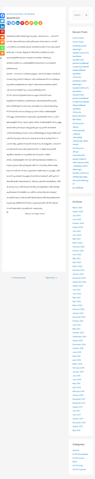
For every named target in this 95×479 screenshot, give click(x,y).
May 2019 (76, 356)
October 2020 (78, 333)
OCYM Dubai (78, 465)
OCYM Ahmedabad (80, 454)
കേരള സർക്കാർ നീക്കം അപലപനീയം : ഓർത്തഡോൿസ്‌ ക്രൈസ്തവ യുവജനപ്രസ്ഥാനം (81, 166)
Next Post (51, 278)
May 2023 (77, 258)
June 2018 (77, 379)
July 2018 (76, 376)
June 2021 (77, 325)
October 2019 (78, 348)
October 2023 (78, 251)
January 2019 (78, 372)
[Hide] (1, 58)
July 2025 (77, 215)
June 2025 (77, 219)
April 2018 (77, 387)
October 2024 (78, 223)
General (76, 450)
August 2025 (78, 211)
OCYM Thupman (79, 469)
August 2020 (78, 340)
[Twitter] (13, 23)
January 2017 (78, 419)
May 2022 (77, 297)
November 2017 (79, 403)
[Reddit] (27, 23)
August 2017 (78, 407)
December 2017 (79, 399)
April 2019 (77, 360)
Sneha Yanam (78, 42)
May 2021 (76, 329)
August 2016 (78, 426)
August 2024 (78, 227)
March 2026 (77, 208)
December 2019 (79, 344)
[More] (40, 23)
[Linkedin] (18, 23)
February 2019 (78, 368)
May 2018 (76, 383)
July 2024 (77, 231)
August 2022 (78, 286)
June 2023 (77, 254)
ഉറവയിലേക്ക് (78, 188)
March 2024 (77, 243)
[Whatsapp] (36, 23)
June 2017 (77, 415)
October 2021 (78, 321)
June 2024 (77, 235)
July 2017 (76, 411)
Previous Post (18, 278)
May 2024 (77, 239)
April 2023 (77, 262)
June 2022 (77, 294)
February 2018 (78, 391)
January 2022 (78, 313)
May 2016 (76, 430)
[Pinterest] (22, 23)
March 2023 (77, 266)
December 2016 (79, 422)
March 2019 (77, 364)
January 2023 (78, 274)
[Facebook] (9, 23)
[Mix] (31, 23)
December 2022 (79, 278)
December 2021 (79, 317)
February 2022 (78, 309)
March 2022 (77, 305)
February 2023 (79, 270)
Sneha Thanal (78, 38)
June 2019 (77, 352)
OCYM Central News (14, 14)
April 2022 (77, 301)
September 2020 (79, 336)
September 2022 (79, 282)
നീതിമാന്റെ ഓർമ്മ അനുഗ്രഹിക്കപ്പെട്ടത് (80, 180)
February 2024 (79, 247)
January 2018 (78, 395)
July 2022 (77, 290)
